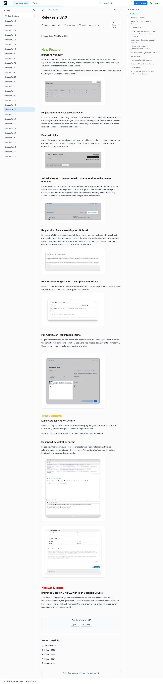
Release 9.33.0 (10, 128)
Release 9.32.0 (10, 133)
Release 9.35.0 (10, 119)
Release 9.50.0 (10, 49)
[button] (33, 10)
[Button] (86, 625)
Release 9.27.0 (10, 156)
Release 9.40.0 (10, 96)
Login (157, 3)
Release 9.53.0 (10, 40)
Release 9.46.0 (10, 68)
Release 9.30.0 (10, 142)
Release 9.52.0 (10, 44)
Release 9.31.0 (10, 138)
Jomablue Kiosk (50, 646)
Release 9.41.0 (10, 91)
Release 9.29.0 (10, 147)
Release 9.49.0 (10, 54)
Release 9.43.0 (10, 82)
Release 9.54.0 (10, 35)
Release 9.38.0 (10, 105)
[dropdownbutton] (119, 25)
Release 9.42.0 (10, 86)
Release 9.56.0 (10, 26)
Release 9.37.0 (10, 110)
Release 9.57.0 (10, 21)
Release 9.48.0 (10, 58)
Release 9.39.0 (10, 100)
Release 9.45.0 (10, 72)
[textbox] (21, 16)
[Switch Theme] (151, 3)
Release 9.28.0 (10, 152)
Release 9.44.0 (10, 77)
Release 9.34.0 (10, 124)
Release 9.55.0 (10, 30)
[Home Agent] (42, 10)
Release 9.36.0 (10, 114)
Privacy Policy (31, 681)
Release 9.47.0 (10, 63)
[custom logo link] (5, 3)
